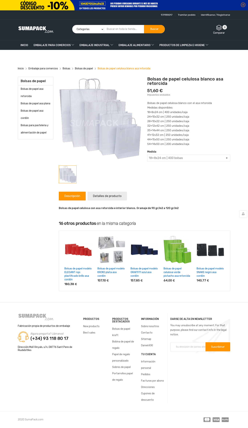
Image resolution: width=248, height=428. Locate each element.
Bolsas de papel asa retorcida (32, 92)
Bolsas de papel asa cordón (32, 114)
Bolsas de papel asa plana (35, 103)
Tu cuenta (148, 354)
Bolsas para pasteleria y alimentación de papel (34, 129)
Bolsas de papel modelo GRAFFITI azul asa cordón (144, 272)
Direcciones (148, 387)
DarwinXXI (147, 345)
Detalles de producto (107, 196)
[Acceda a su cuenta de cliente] (243, 214)
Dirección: (23, 347)
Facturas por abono (152, 380)
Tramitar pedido (187, 14)
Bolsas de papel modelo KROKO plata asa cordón (111, 272)
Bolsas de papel (33, 81)
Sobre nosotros (150, 326)
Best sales (89, 332)
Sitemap (146, 339)
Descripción (72, 196)
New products (91, 326)
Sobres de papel (121, 367)
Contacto (147, 332)
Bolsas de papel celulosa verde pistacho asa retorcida (177, 272)
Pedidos (145, 374)
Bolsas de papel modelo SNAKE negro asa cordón (210, 272)
